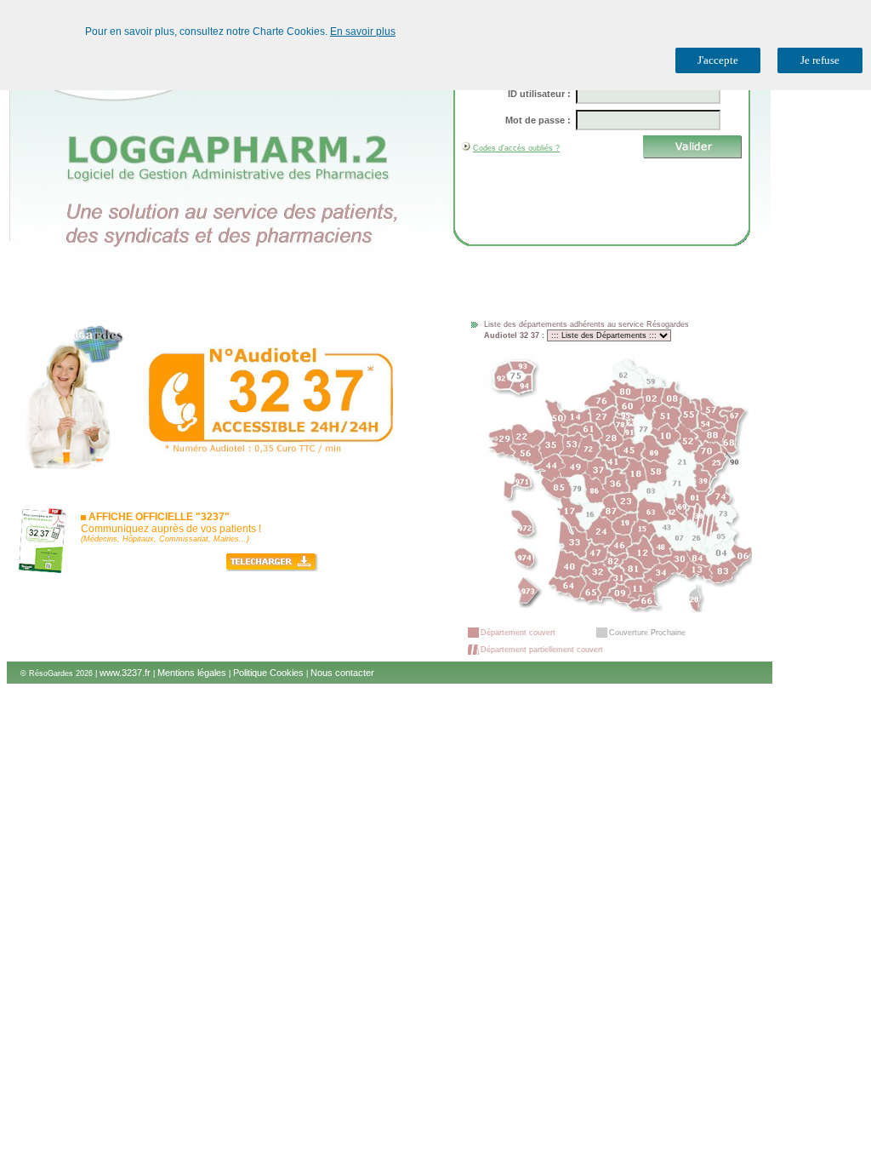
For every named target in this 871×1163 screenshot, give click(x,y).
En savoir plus (363, 31)
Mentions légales (191, 672)
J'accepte (717, 60)
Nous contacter (342, 672)
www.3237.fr (125, 672)
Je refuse (820, 60)
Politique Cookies (268, 672)
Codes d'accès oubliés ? (516, 148)
